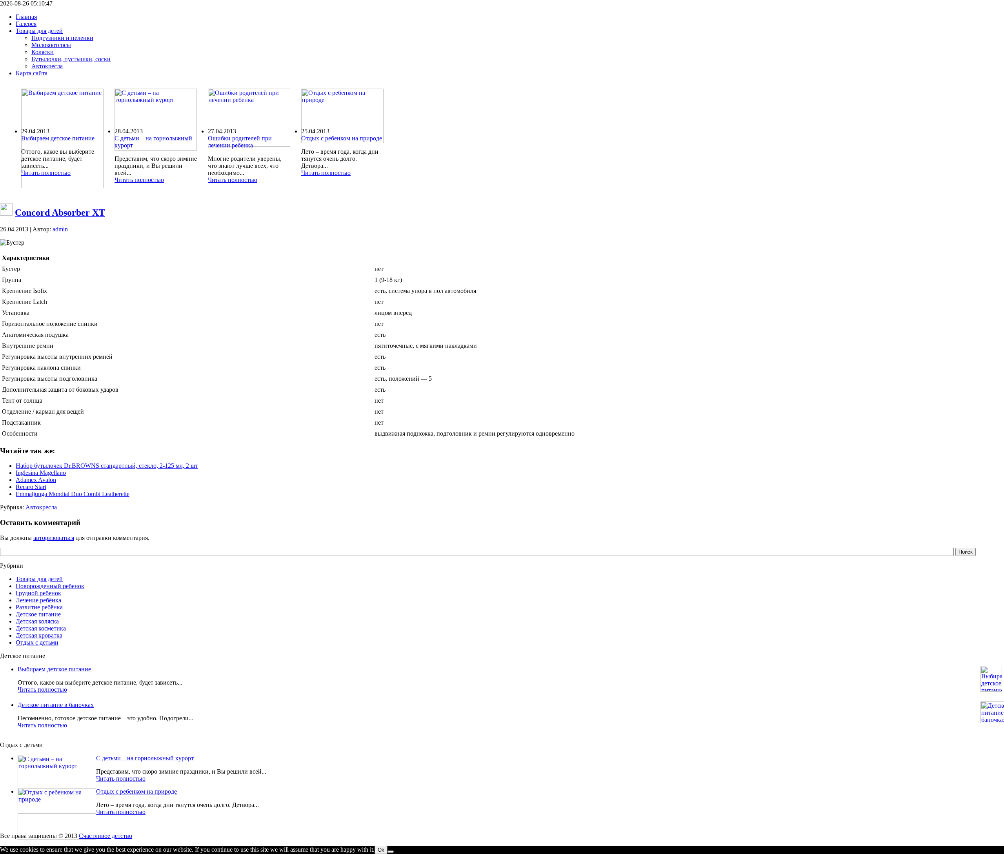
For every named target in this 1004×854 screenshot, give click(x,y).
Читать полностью (46, 172)
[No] (390, 851)
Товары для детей (39, 579)
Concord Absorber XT (60, 212)
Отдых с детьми (37, 642)
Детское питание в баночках (56, 704)
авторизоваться (53, 537)
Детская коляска (37, 621)
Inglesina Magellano (41, 472)
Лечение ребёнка (38, 600)
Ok (381, 850)
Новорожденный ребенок (50, 586)
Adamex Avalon (36, 479)
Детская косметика (41, 628)
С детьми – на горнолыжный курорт (145, 758)
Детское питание (38, 614)
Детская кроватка (39, 635)
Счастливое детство (105, 835)
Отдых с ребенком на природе (341, 138)
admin (60, 229)
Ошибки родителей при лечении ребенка (240, 142)
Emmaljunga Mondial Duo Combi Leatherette (72, 494)
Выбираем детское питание (58, 138)
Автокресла (41, 507)
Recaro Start (31, 486)
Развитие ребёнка (39, 607)
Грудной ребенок (38, 593)
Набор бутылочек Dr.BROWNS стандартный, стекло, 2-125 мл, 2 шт (107, 465)
